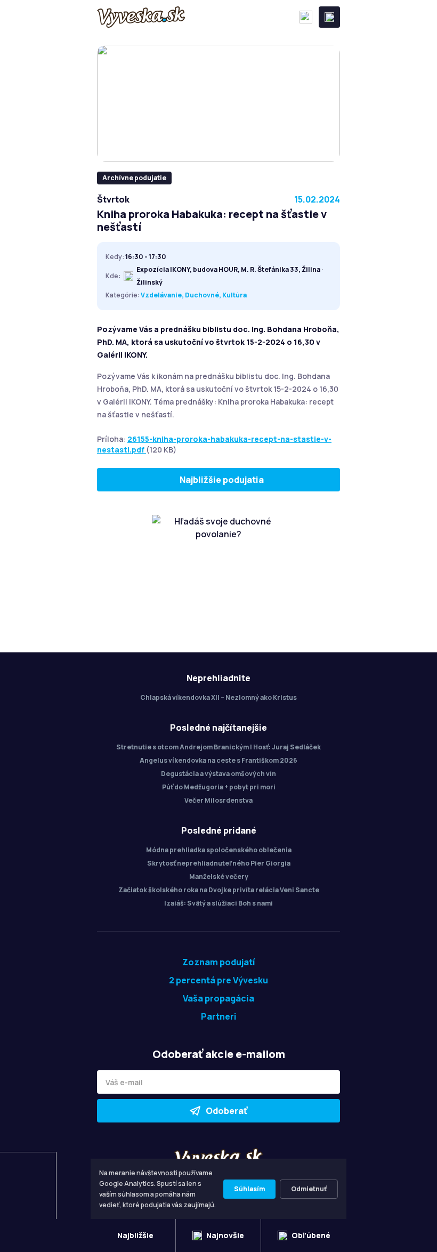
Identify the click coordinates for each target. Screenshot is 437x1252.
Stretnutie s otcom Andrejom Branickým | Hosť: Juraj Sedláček (218, 747)
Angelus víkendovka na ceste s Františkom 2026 (218, 760)
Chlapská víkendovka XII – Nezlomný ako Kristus (218, 697)
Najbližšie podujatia (222, 480)
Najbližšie (135, 1235)
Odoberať (226, 1111)
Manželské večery (218, 876)
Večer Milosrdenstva (218, 800)
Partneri (219, 1016)
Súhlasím (249, 1188)
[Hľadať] (306, 17)
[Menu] (329, 17)
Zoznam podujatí (218, 962)
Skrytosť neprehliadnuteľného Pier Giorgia (218, 863)
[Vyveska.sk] (141, 17)
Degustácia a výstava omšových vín (218, 773)
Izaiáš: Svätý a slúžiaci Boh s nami (218, 903)
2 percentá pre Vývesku (218, 980)
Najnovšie (225, 1235)
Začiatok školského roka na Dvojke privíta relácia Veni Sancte (218, 889)
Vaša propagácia (218, 998)
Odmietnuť (309, 1188)
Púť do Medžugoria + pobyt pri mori (219, 786)
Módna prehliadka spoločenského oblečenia (219, 849)
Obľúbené (311, 1235)
